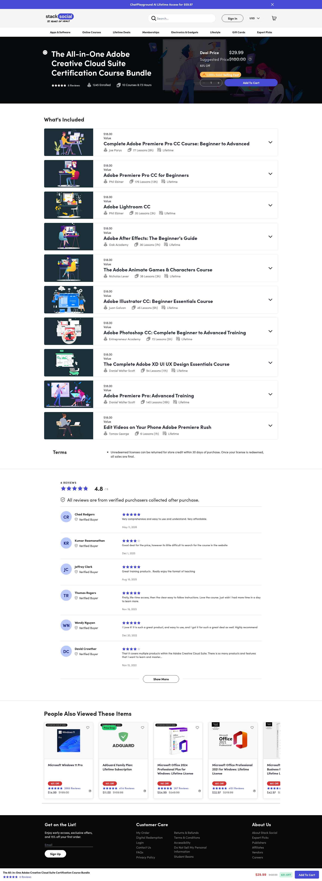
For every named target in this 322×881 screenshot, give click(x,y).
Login (140, 842)
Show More (161, 679)
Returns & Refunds (186, 832)
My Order (142, 832)
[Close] (272, 4)
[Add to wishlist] (45, 52)
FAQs (139, 852)
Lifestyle (215, 32)
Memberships (150, 32)
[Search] (153, 18)
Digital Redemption (149, 837)
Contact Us (143, 847)
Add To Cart (251, 83)
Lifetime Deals (121, 32)
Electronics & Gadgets (184, 32)
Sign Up (55, 854)
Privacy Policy (145, 857)
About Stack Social (264, 832)
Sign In (232, 18)
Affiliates (258, 847)
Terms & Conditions (187, 837)
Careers (257, 857)
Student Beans (184, 856)
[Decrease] (204, 83)
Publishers (259, 842)
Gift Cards (238, 32)
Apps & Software (60, 32)
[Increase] (218, 83)
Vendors (257, 852)
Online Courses (91, 32)
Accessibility (182, 842)
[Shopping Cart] (274, 18)
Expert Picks (264, 32)
